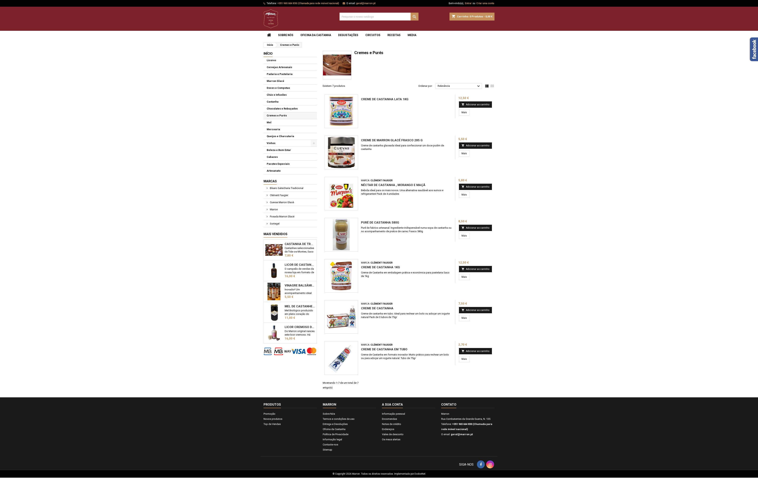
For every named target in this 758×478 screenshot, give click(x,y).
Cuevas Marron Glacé (281, 202)
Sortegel (274, 223)
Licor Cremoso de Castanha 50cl (300, 327)
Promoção (269, 413)
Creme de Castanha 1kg (380, 267)
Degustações (348, 35)
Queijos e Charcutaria (280, 136)
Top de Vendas (272, 424)
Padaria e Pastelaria (280, 74)
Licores (271, 60)
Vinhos (271, 143)
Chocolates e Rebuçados (282, 108)
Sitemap (327, 449)
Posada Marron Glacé (281, 216)
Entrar (468, 3)
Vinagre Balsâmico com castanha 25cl (300, 285)
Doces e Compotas (278, 87)
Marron (273, 209)
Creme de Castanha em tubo (384, 349)
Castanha (273, 101)
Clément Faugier (278, 195)
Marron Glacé (275, 81)
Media (412, 35)
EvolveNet (420, 473)
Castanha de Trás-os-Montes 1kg (300, 244)
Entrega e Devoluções (335, 424)
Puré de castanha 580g (380, 222)
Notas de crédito (391, 424)
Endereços (388, 429)
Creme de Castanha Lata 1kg (384, 99)
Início (268, 53)
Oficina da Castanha (315, 35)
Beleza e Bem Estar (279, 150)
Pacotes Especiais (278, 163)
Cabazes (272, 156)
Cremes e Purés (277, 115)
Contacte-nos (330, 444)
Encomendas (389, 418)
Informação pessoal (393, 413)
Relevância (459, 86)
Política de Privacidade (335, 434)
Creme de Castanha (377, 308)
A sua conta (392, 404)
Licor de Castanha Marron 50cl (300, 264)
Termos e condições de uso (339, 418)
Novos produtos (273, 418)
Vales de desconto (392, 434)
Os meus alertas (391, 439)
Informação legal (332, 439)
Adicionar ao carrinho (475, 104)
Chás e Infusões (277, 94)
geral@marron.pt (365, 3)
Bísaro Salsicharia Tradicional (286, 188)
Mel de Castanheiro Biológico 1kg (300, 306)
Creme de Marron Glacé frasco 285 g (392, 140)
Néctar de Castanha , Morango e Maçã (393, 185)
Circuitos (372, 35)
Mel (269, 122)
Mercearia (273, 129)
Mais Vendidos (275, 234)
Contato (448, 404)
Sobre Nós (285, 35)
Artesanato (273, 170)
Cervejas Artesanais (279, 67)
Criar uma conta (485, 3)
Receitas (394, 35)
